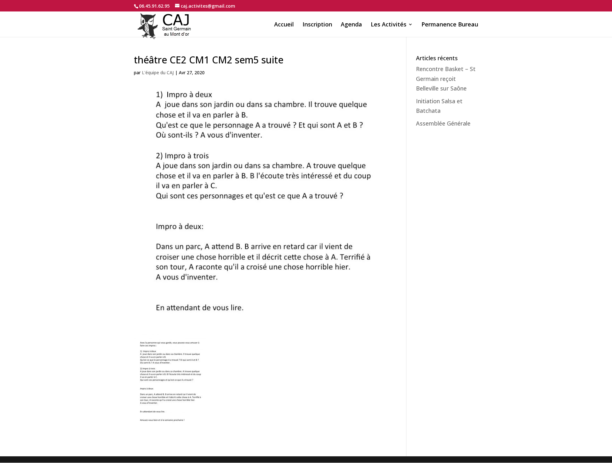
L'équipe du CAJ (158, 72)
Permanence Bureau (449, 25)
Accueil (284, 25)
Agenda (351, 25)
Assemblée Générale (443, 123)
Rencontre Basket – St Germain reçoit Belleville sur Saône (446, 78)
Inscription (317, 25)
